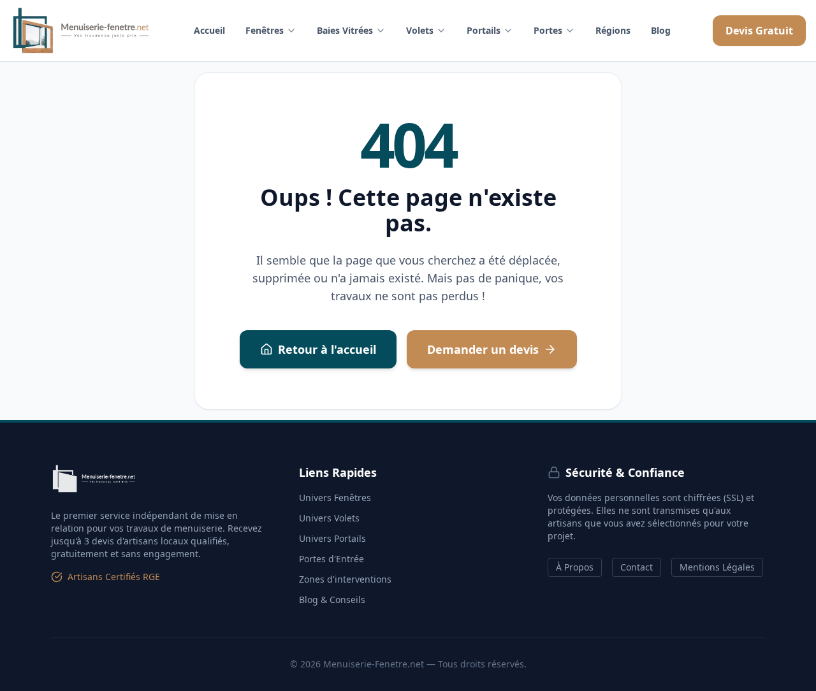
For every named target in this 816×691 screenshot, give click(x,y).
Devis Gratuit (759, 31)
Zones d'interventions (345, 579)
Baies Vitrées (345, 30)
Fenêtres (264, 30)
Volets (419, 30)
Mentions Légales (717, 567)
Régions (612, 30)
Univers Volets (329, 518)
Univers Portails (332, 538)
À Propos (575, 567)
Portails (483, 30)
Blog (661, 30)
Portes (548, 30)
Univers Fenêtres (335, 497)
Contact (636, 567)
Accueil (209, 30)
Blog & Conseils (332, 599)
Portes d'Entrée (331, 559)
